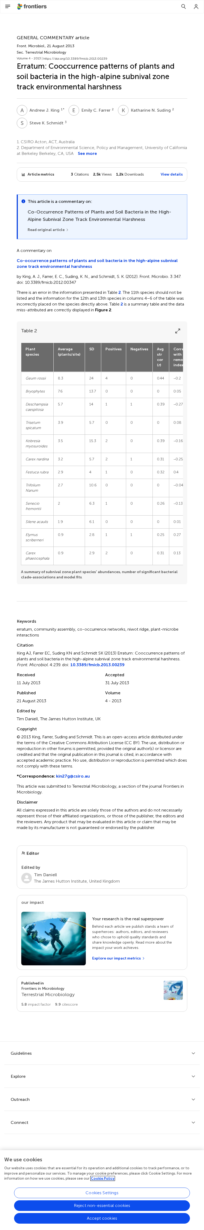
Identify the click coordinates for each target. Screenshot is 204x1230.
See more (87, 153)
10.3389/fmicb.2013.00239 (97, 664)
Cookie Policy (102, 1178)
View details (172, 174)
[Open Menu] (8, 6)
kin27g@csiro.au (73, 776)
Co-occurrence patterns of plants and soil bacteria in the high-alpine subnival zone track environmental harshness (97, 263)
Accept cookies (102, 1218)
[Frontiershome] (32, 6)
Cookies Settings (102, 1192)
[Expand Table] (177, 331)
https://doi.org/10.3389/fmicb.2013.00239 (75, 58)
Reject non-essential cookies (102, 1205)
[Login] (196, 6)
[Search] (183, 6)
